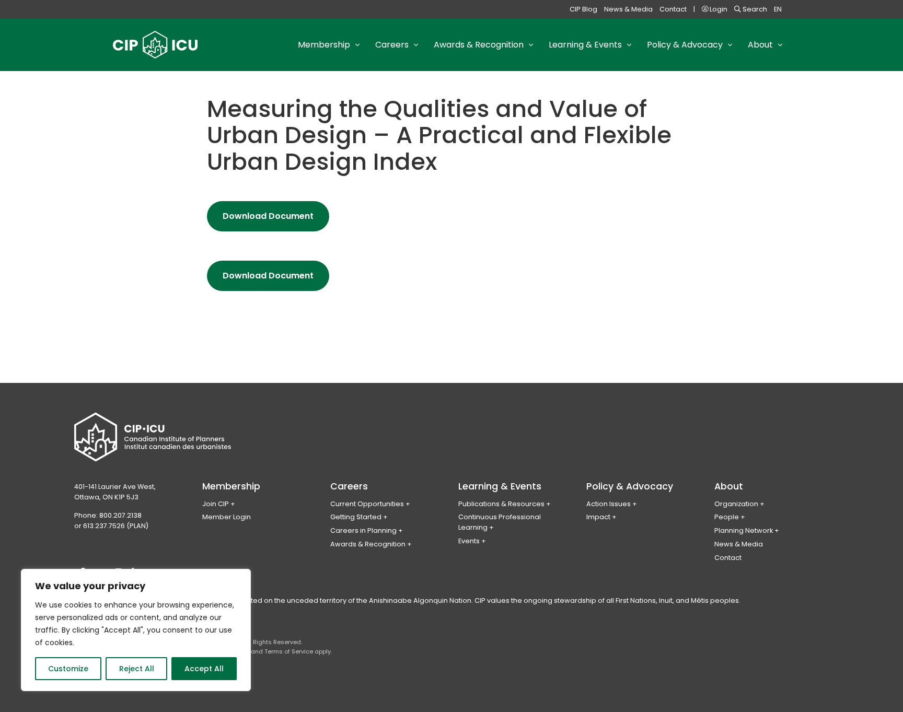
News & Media (628, 9)
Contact (673, 9)
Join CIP (215, 503)
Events (469, 540)
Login (717, 9)
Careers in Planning (363, 530)
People (726, 516)
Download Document (276, 220)
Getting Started (355, 516)
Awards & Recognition (368, 544)
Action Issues (608, 503)
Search (754, 9)
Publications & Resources (501, 503)
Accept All (204, 668)
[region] (136, 630)
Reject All (136, 668)
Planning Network (743, 530)
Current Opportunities (367, 503)
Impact (598, 516)
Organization (736, 503)
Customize (68, 668)
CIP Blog (583, 9)
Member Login (226, 516)
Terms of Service (288, 651)
